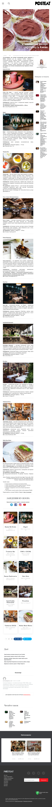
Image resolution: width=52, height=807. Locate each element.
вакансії (6, 785)
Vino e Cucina (6, 220)
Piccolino (5, 384)
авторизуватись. (27, 694)
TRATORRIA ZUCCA (7, 421)
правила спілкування (8, 778)
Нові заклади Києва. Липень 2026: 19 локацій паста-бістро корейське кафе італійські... (18, 753)
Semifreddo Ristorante (8, 345)
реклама (6, 784)
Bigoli (4, 131)
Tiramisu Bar (5, 174)
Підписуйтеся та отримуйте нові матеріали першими (31, 777)
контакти (6, 782)
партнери (6, 781)
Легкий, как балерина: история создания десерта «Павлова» (18, 485)
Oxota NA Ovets (7, 92)
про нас (5, 775)
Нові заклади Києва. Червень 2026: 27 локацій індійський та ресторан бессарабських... (34, 753)
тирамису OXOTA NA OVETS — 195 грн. (19, 105)
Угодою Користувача (18, 801)
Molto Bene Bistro (10, 466)
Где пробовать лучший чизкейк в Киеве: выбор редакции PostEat (18, 490)
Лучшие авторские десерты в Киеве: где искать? (15, 486)
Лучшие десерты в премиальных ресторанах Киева (16, 483)
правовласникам (7, 779)
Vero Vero (5, 305)
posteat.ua (24, 502)
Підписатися (43, 780)
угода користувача (8, 776)
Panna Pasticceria (7, 260)
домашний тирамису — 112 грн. (17, 472)
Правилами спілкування (27, 801)
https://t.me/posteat (27, 492)
